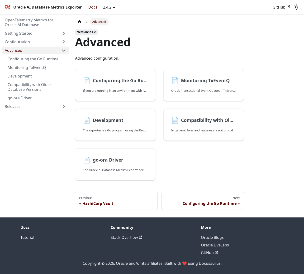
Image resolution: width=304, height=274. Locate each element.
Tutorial (27, 237)
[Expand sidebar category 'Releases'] (63, 106)
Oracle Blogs (212, 237)
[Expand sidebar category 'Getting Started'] (63, 33)
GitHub (279, 7)
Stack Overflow (124, 237)
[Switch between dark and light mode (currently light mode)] (296, 7)
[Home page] (79, 21)
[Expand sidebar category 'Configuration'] (63, 42)
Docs (92, 7)
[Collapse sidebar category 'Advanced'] (63, 50)
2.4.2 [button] (107, 7)
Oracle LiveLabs (215, 245)
